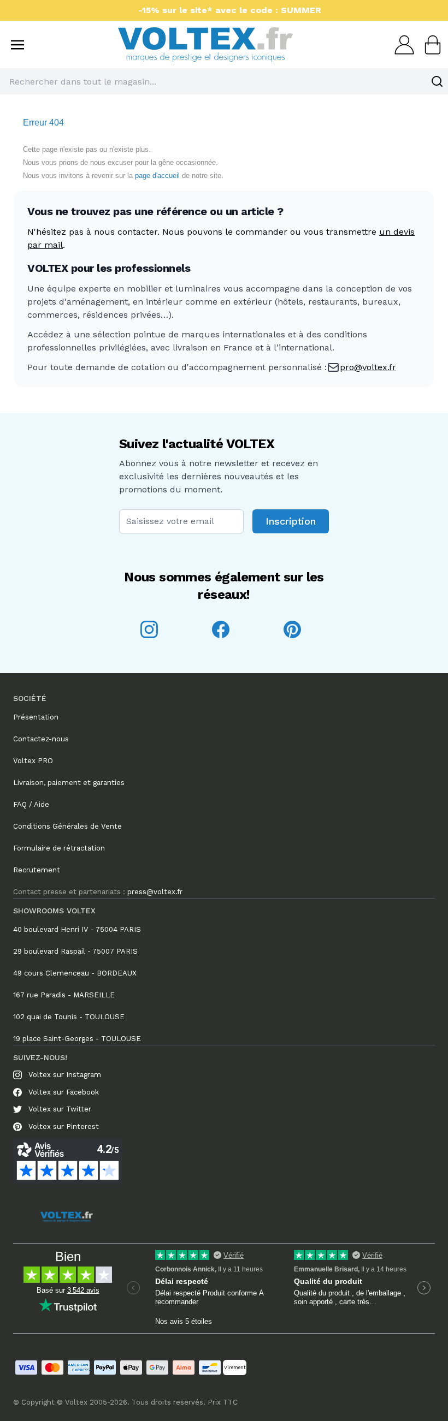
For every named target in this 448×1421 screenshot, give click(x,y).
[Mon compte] (401, 45)
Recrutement (36, 870)
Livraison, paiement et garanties (69, 782)
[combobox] (224, 81)
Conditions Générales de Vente (67, 826)
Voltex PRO (33, 761)
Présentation (35, 717)
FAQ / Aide (31, 804)
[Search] (437, 81)
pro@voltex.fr (368, 367)
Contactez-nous (41, 739)
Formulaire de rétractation (59, 848)
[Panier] (429, 45)
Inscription (291, 521)
